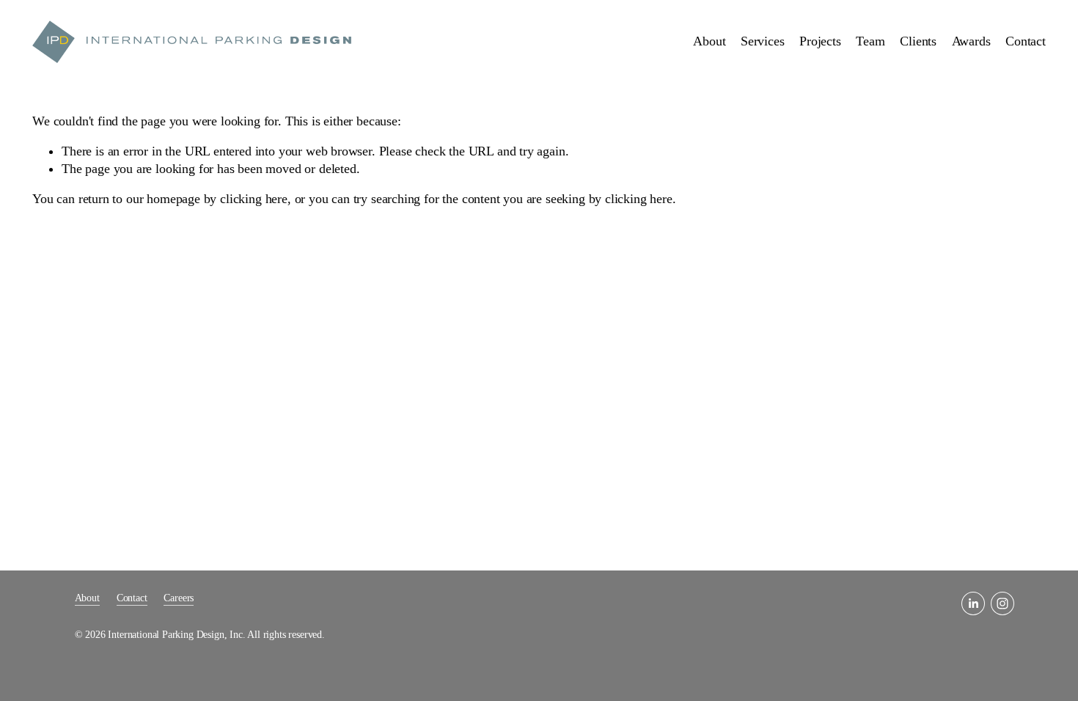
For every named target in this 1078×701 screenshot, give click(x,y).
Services (763, 41)
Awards (971, 41)
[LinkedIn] (973, 603)
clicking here (253, 198)
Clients (918, 41)
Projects (820, 41)
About (709, 41)
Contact (1025, 41)
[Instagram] (1002, 603)
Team (870, 41)
